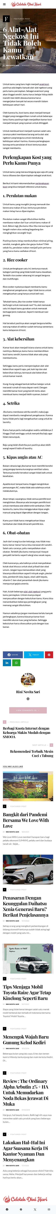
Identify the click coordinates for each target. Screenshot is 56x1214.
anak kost (44, 84)
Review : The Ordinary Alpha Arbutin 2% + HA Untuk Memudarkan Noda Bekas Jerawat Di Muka (25, 1092)
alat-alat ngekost (32, 591)
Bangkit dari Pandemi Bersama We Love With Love (26, 820)
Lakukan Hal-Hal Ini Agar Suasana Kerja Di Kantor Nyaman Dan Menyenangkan (25, 1150)
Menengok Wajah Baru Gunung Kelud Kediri (26, 1039)
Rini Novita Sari (12, 65)
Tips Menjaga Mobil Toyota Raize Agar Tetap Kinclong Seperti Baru (27, 992)
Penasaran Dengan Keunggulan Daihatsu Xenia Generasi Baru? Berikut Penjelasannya (25, 906)
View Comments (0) (26, 710)
